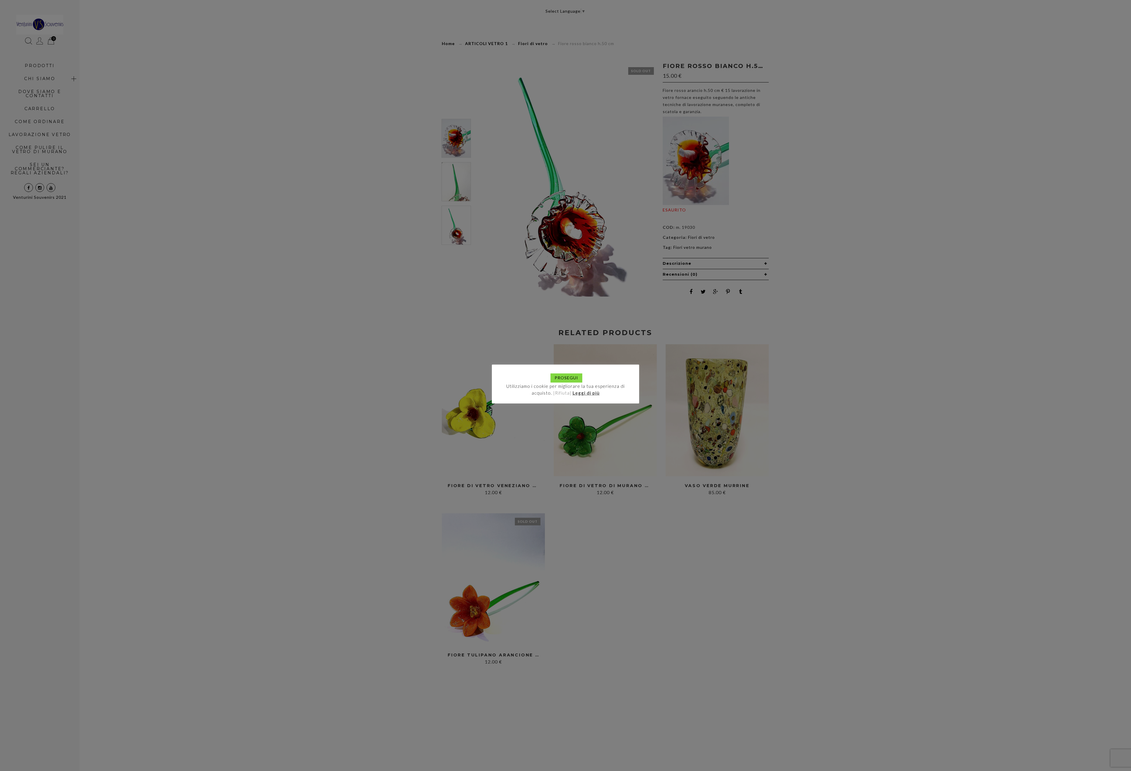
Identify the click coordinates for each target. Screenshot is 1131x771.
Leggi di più (586, 393)
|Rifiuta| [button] (562, 393)
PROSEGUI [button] (566, 377)
